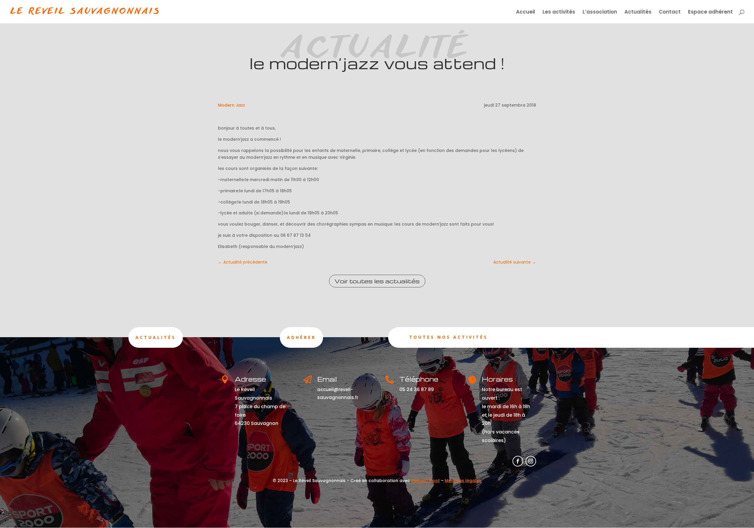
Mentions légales (463, 481)
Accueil (525, 12)
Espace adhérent (710, 12)
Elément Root (425, 481)
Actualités (638, 12)
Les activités (559, 12)
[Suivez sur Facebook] (517, 461)
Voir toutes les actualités (377, 281)
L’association (600, 12)
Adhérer (301, 337)
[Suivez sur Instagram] (530, 461)
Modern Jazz (231, 105)
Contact (670, 12)
